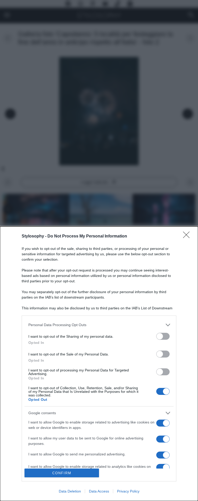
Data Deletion (70, 491)
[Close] (188, 236)
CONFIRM (61, 473)
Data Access (99, 491)
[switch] (163, 336)
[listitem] (99, 325)
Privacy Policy (128, 491)
